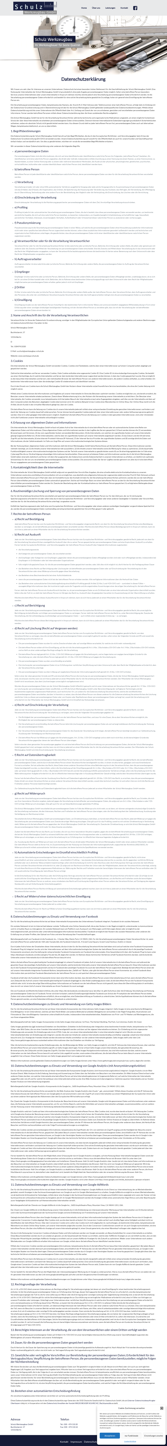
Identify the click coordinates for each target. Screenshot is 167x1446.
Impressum (76, 1441)
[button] (161, 1408)
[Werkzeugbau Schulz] (35, 8)
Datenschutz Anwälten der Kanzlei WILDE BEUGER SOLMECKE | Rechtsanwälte (79, 1403)
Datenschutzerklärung (95, 1441)
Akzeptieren (110, 1436)
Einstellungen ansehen (153, 1436)
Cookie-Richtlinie (130, 1441)
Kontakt (64, 1441)
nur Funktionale (131, 1436)
